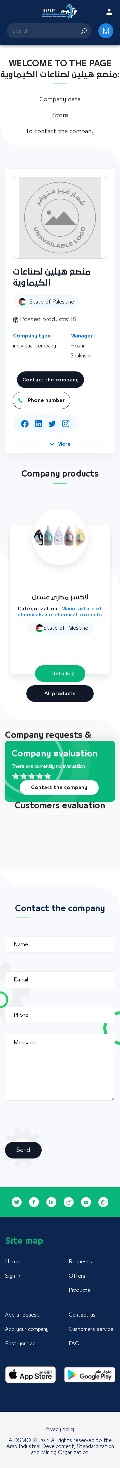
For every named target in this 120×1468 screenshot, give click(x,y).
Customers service (91, 1329)
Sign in (12, 1276)
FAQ (74, 1343)
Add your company (27, 1329)
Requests (80, 1261)
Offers (77, 1276)
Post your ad (20, 1343)
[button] (60, 444)
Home (12, 1261)
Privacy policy (60, 1429)
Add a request (22, 1315)
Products (79, 1290)
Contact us (82, 1315)
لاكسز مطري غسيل (60, 597)
